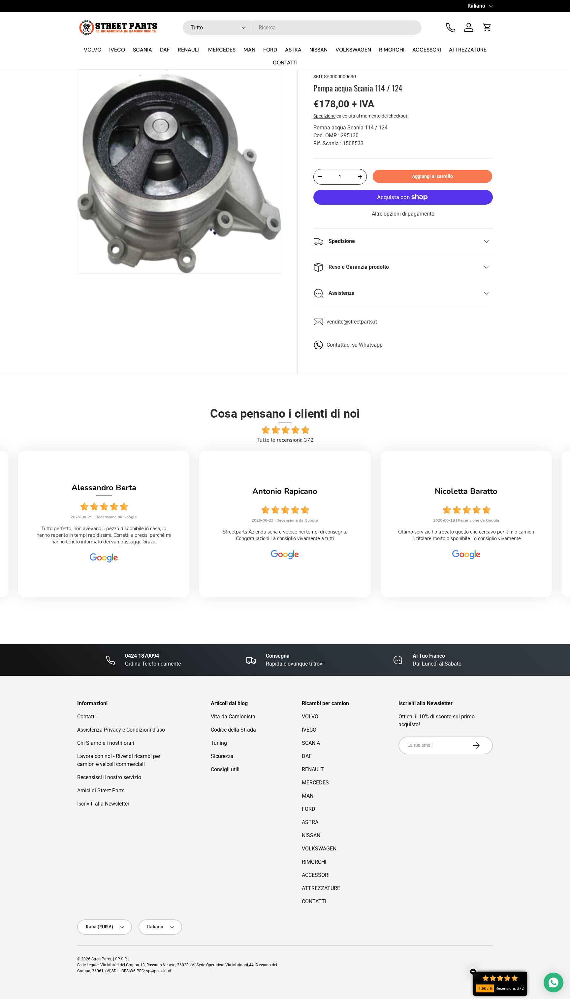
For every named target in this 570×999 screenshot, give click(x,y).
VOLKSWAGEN (353, 49)
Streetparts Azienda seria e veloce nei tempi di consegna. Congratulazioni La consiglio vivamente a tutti (285, 535)
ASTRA (293, 49)
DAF (165, 49)
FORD (270, 49)
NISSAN (318, 49)
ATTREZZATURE (468, 49)
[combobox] (302, 27)
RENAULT (189, 49)
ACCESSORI (426, 49)
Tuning (219, 743)
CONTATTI (285, 62)
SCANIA (142, 49)
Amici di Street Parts (100, 790)
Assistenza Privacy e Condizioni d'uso (121, 730)
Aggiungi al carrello (432, 176)
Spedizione (324, 116)
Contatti (86, 716)
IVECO (117, 49)
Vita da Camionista (233, 716)
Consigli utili (225, 769)
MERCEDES (222, 49)
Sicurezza (222, 756)
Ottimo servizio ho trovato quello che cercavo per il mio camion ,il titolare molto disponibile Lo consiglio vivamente (466, 535)
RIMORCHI (391, 49)
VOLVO (92, 49)
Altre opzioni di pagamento (403, 214)
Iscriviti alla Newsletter (103, 804)
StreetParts (101, 959)
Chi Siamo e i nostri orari (105, 743)
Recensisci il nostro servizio (109, 777)
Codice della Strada (233, 730)
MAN (249, 49)
